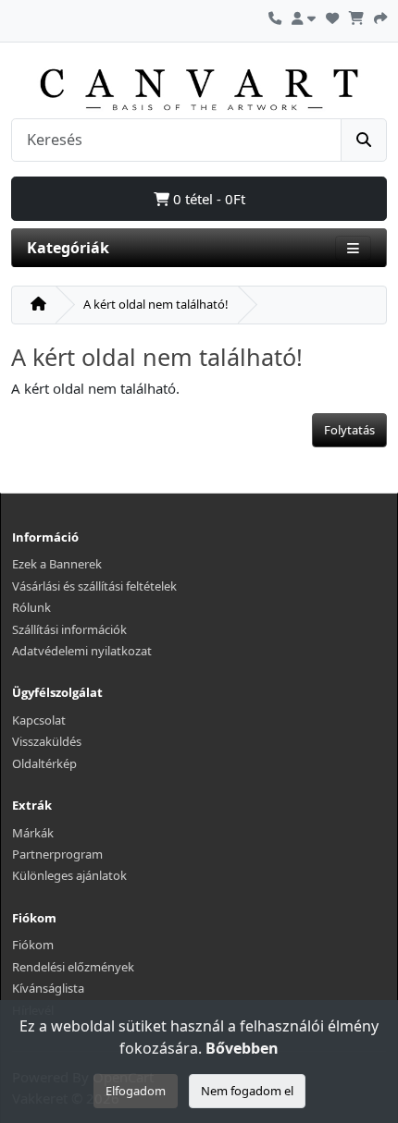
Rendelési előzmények (73, 966)
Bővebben (242, 1048)
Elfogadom (136, 1090)
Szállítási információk (69, 629)
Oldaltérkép (44, 763)
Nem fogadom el (247, 1090)
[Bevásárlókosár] (356, 15)
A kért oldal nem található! (156, 304)
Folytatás (349, 429)
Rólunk (31, 607)
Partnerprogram (57, 854)
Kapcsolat (39, 720)
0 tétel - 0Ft (207, 198)
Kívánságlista (48, 988)
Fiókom (33, 944)
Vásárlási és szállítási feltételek (94, 586)
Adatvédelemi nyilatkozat (82, 650)
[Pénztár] (380, 15)
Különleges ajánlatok (69, 875)
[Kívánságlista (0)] (332, 15)
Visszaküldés (46, 741)
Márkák (33, 832)
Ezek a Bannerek (57, 563)
